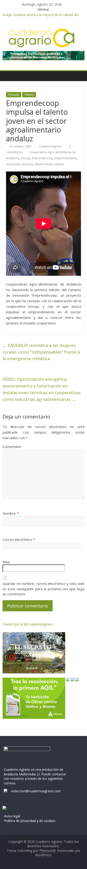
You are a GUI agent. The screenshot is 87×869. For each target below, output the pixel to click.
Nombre (11, 513)
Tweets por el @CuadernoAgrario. (28, 624)
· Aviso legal (11, 816)
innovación (13, 164)
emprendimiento (65, 158)
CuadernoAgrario (51, 146)
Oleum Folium (43, 164)
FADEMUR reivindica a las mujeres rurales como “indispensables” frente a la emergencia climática (41, 352)
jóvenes (27, 164)
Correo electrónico (19, 539)
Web (6, 562)
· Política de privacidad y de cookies (29, 820)
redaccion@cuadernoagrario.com (36, 791)
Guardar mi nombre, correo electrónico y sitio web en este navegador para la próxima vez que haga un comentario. (43, 588)
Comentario (12, 446)
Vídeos (29, 95)
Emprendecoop (42, 158)
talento (59, 164)
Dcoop (25, 158)
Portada (13, 95)
